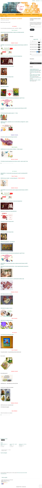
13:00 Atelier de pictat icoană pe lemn (7, 76)
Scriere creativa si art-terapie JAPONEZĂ (9, 211)
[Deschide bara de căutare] (39, 16)
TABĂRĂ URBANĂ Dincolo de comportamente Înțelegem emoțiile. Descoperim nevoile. (35, 70)
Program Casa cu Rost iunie (34, 72)
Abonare (32, 29)
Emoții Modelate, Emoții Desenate (35, 77)
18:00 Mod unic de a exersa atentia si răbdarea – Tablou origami (11, 149)
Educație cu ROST (19, 14)
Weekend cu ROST (3, 450)
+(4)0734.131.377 (5, 482)
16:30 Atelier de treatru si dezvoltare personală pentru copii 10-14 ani (12, 97)
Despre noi (4, 14)
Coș (41, 0)
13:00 (1, 211)
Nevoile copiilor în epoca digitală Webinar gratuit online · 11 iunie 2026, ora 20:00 (35, 75)
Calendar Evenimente (35, 14)
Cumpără (33, 0)
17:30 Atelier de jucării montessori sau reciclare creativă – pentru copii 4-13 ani (14, 161)
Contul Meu (38, 0)
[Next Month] (41, 39)
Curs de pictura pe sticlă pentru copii (7, 334)
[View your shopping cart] (41, 16)
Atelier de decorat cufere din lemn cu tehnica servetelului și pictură (12, 32)
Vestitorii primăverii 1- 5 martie (6, 449)
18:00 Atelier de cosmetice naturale (7, 320)
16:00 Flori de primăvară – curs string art (8, 241)
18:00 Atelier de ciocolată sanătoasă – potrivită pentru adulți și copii (12, 278)
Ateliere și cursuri (11, 14)
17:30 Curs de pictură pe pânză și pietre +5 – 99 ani (9, 113)
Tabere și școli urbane (27, 14)
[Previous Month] (31, 39)
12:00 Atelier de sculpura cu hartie (6, 308)
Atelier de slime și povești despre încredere (9, 136)
